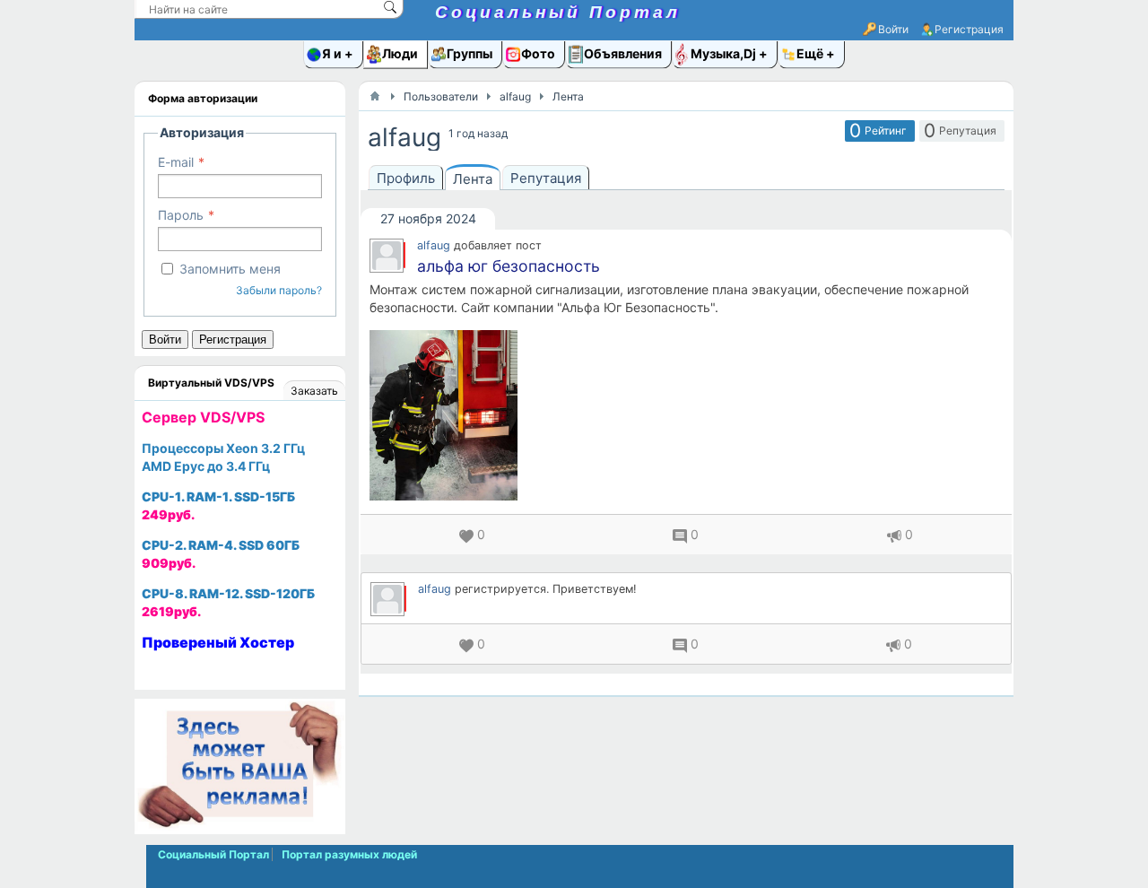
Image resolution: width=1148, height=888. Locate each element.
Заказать (314, 390)
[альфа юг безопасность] (686, 415)
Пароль (181, 214)
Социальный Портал (558, 12)
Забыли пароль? (279, 290)
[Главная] (375, 96)
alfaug (433, 245)
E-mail (176, 162)
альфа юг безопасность (508, 266)
